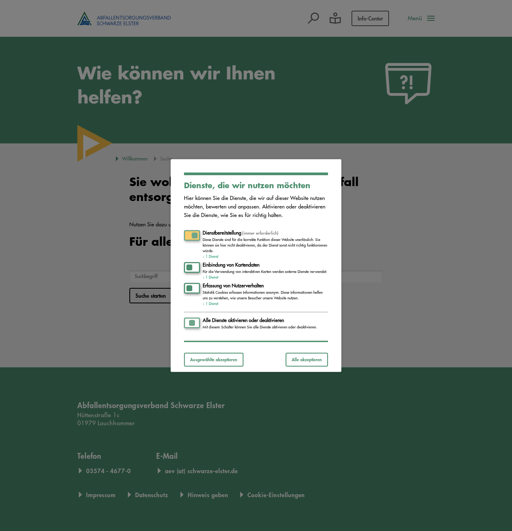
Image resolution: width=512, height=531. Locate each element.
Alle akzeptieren (307, 359)
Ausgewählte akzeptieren (213, 359)
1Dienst (210, 256)
